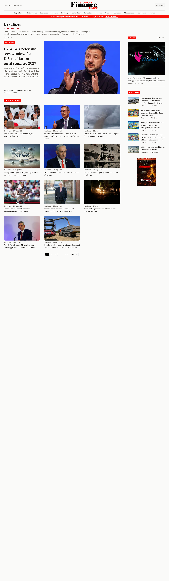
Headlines (141, 13)
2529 (65, 254)
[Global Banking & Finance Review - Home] (84, 5)
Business (44, 13)
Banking (64, 13)
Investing (88, 13)
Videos (108, 13)
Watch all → (161, 38)
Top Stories (19, 13)
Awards (117, 13)
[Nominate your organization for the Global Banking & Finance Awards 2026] (146, 172)
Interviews (32, 13)
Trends (152, 13)
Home (6, 28)
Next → (74, 254)
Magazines (129, 13)
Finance (54, 13)
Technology (76, 13)
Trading (98, 13)
